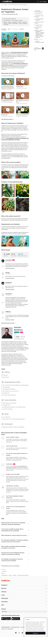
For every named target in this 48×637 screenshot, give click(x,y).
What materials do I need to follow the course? (14, 535)
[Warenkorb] (40, 1)
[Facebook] (16, 633)
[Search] (38, 2)
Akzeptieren (35, 633)
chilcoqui (7, 272)
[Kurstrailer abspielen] (15, 40)
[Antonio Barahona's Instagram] (24, 336)
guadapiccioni (8, 282)
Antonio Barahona (11, 14)
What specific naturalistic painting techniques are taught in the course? (13, 547)
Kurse (5, 4)
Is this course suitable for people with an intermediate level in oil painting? (12, 529)
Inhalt (9, 29)
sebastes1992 (8, 260)
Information (3, 29)
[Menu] (2, 2)
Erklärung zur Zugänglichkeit (7, 628)
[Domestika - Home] (1, 4)
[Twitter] (22, 633)
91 (15, 18)
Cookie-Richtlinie (41, 630)
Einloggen (44, 1)
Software (3, 591)
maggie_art (8, 311)
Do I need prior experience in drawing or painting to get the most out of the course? (14, 540)
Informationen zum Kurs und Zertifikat (10, 565)
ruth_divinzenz (8, 293)
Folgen (17, 336)
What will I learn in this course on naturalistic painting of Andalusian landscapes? (13, 523)
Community (15, 29)
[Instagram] (19, 633)
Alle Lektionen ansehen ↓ (7, 119)
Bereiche (3, 588)
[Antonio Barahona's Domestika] (22, 336)
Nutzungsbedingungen (15, 627)
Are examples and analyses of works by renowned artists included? (12, 559)
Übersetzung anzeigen (9, 268)
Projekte (21, 29)
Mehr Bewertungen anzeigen (7, 323)
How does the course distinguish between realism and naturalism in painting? (12, 553)
